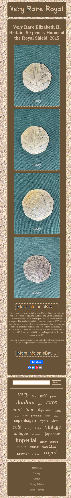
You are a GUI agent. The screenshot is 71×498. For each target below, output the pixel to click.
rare (51, 402)
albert (56, 416)
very (23, 394)
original (34, 446)
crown (23, 453)
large (58, 410)
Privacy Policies (37, 484)
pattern (53, 397)
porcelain (36, 415)
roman (47, 415)
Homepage (37, 467)
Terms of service (37, 489)
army (28, 428)
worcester (36, 434)
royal (50, 452)
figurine (44, 409)
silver (56, 420)
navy (43, 441)
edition (36, 454)
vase (17, 416)
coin (17, 427)
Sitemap (36, 473)
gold (43, 395)
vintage (53, 427)
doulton (25, 402)
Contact (36, 478)
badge (38, 428)
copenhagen (25, 420)
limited (54, 441)
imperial (26, 440)
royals (44, 421)
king (34, 396)
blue (29, 409)
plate (40, 404)
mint (17, 409)
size (24, 415)
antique (21, 433)
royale (21, 446)
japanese (52, 433)
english (49, 446)
